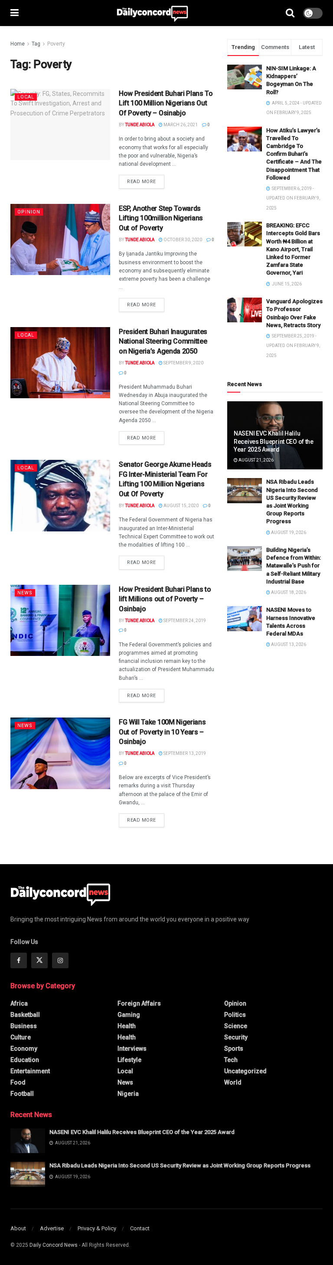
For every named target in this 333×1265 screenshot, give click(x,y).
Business (23, 1025)
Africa (19, 1003)
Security (236, 1037)
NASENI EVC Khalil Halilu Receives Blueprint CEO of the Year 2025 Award (273, 441)
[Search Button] (290, 13)
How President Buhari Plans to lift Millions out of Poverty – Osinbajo (165, 599)
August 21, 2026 (256, 460)
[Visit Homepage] (152, 13)
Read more (145, 181)
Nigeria (128, 1093)
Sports (233, 1048)
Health (127, 1025)
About (18, 1228)
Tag (36, 44)
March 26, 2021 (180, 124)
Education (24, 1059)
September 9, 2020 (183, 362)
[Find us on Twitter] (39, 960)
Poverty (56, 44)
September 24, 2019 (184, 620)
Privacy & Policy (97, 1228)
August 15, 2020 (181, 505)
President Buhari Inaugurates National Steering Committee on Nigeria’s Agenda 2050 (163, 341)
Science (235, 1025)
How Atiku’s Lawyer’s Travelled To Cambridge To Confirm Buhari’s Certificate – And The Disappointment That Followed (294, 154)
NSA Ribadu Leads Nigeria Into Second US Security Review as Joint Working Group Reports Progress (179, 1165)
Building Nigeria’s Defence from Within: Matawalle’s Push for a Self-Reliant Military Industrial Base (293, 566)
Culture (20, 1037)
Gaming (129, 1014)
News (25, 593)
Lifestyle (129, 1059)
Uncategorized (245, 1071)
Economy (23, 1048)
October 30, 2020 (182, 239)
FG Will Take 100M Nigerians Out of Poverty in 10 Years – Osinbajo (162, 732)
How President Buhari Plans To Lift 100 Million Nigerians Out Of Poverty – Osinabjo (166, 103)
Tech (231, 1059)
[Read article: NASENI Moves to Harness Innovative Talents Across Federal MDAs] (244, 618)
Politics (235, 1014)
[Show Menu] (14, 13)
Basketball (25, 1014)
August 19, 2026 (288, 532)
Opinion (28, 212)
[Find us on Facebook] (18, 960)
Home (17, 44)
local (25, 97)
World (233, 1082)
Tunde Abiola (139, 124)
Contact (140, 1228)
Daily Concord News (53, 1245)
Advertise (52, 1228)
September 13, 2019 (184, 753)
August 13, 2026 (288, 644)
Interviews (132, 1048)
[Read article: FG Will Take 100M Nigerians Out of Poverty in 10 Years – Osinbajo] (60, 753)
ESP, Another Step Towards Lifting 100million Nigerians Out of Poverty (161, 218)
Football (22, 1093)
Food (18, 1082)
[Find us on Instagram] (60, 960)
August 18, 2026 (288, 592)
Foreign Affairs (139, 1003)
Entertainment (30, 1071)
